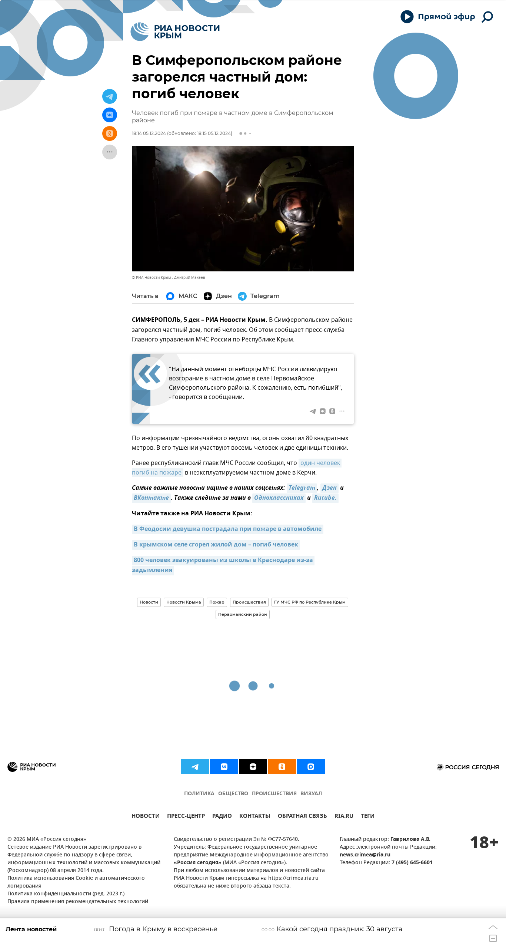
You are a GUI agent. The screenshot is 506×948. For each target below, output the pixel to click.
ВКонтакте (151, 498)
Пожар (216, 602)
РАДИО (222, 817)
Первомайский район (242, 614)
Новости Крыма (183, 602)
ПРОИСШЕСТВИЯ (274, 794)
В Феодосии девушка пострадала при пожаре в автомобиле (228, 529)
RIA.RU (343, 817)
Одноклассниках (279, 498)
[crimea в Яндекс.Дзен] (253, 766)
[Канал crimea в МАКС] (311, 766)
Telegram (302, 488)
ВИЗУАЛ (311, 794)
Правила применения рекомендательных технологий (77, 902)
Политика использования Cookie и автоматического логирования (76, 882)
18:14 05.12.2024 (149, 133)
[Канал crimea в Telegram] (195, 766)
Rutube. (325, 498)
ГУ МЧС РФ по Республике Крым (310, 602)
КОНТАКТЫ (254, 817)
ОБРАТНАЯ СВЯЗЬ (302, 817)
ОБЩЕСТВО (233, 794)
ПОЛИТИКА (199, 794)
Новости (149, 602)
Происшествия (249, 602)
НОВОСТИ (146, 817)
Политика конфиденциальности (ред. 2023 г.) (65, 894)
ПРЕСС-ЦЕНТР (186, 817)
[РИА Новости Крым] (175, 32)
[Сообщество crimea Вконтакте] (224, 766)
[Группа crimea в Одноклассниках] (282, 766)
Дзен (329, 488)
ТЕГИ (367, 817)
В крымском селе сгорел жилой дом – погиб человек (216, 545)
